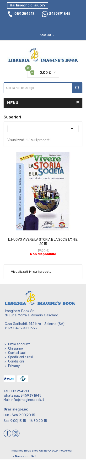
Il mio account (19, 344)
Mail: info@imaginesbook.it (24, 400)
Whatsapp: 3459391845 (22, 396)
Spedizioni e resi (20, 357)
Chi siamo (15, 348)
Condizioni (16, 361)
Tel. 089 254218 (16, 391)
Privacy (14, 366)
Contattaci (17, 353)
